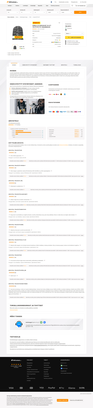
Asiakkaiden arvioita (64, 2)
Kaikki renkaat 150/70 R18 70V (14, 54)
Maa (28, 376)
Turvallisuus (77, 64)
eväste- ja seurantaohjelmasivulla (19, 403)
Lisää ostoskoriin (75, 37)
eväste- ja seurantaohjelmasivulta (42, 404)
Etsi (80, 12)
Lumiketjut (25, 5)
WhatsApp (65, 365)
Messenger (65, 368)
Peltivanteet (46, 365)
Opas (47, 5)
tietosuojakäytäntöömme (40, 345)
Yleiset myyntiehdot (31, 374)
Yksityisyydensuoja (31, 378)
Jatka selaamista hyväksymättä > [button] (86, 393)
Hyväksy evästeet (63, 400)
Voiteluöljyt (32, 5)
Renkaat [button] (10, 5)
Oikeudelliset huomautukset (33, 371)
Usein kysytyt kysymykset (29, 64)
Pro (55, 2)
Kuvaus (14, 64)
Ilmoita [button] (82, 176)
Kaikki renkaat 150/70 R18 (13, 53)
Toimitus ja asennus (55, 5)
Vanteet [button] (17, 5)
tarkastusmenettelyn (63, 145)
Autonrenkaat (47, 363)
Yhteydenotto (74, 2)
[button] (27, 130)
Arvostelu (64, 64)
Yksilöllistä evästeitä (76, 400)
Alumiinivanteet (47, 367)
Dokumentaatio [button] (14, 310)
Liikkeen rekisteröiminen (32, 369)
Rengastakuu (30, 363)
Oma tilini (84, 2)
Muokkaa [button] (59, 35)
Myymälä (40, 5)
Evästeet (28, 380)
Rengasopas (29, 365)
